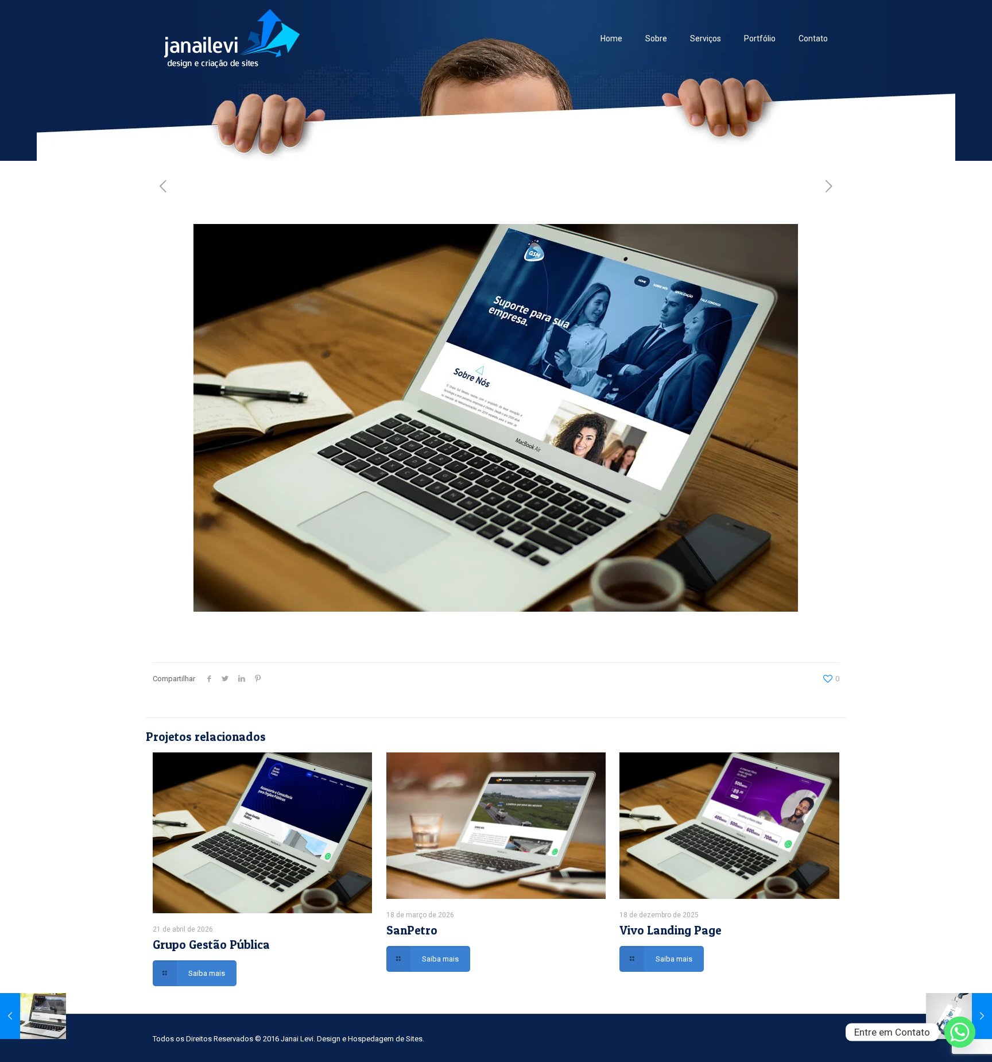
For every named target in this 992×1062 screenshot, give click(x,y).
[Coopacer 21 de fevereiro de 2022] (33, 1016)
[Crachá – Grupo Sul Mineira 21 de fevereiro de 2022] (959, 1016)
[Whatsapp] (959, 1032)
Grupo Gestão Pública (211, 944)
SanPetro (411, 930)
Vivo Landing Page (670, 930)
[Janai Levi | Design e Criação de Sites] (232, 38)
